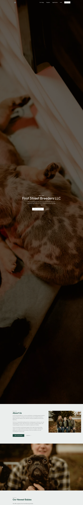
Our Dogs (41, 2)
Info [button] (61, 2)
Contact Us (67, 2)
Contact (48, 209)
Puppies (48, 2)
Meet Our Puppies (38, 209)
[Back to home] (15, 2)
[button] (2, 467)
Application (55, 2)
